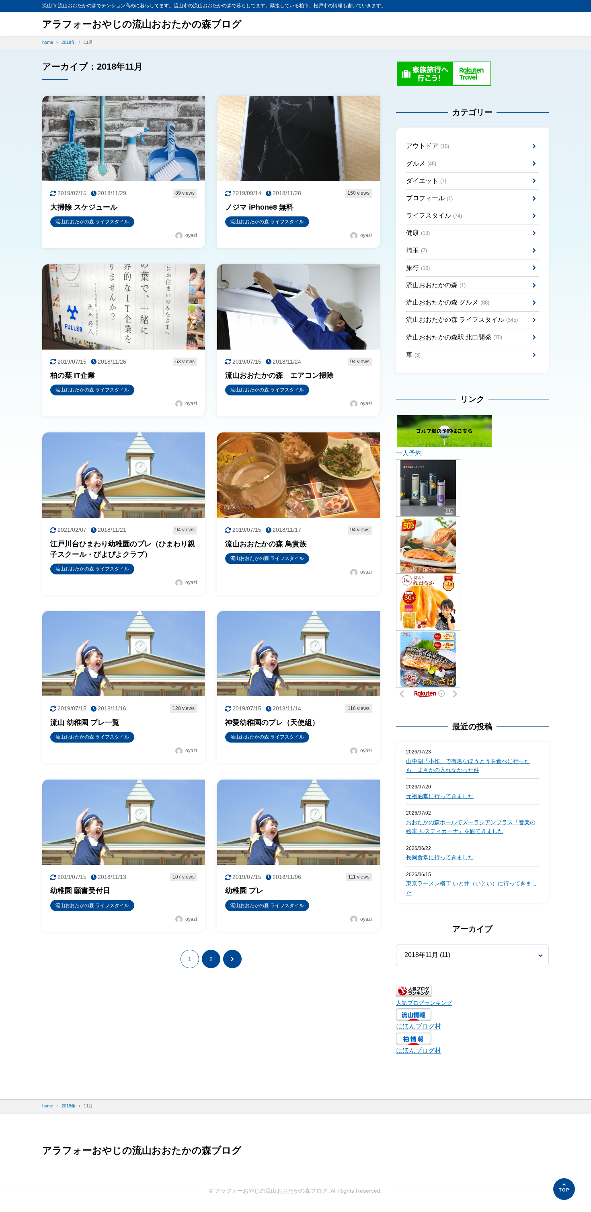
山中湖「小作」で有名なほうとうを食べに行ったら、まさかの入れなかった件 (468, 765)
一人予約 (409, 453)
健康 (418, 232)
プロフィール (429, 198)
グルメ (421, 163)
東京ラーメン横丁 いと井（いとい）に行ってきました (471, 887)
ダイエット (426, 180)
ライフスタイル (434, 215)
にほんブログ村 (418, 1026)
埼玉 (416, 250)
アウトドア (427, 145)
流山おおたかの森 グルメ (447, 302)
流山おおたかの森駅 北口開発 (454, 337)
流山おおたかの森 (436, 285)
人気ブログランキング (424, 1003)
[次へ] (232, 959)
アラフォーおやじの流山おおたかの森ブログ (142, 24)
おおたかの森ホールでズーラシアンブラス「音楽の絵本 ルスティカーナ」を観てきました (471, 826)
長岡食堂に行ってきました (440, 857)
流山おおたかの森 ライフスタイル (462, 319)
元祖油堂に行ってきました (440, 796)
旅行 (418, 267)
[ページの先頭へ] (564, 1189)
